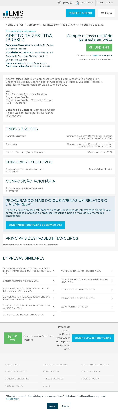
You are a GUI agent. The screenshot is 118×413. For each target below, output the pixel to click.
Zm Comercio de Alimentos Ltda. (23, 315)
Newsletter (51, 372)
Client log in (105, 3)
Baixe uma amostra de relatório (95, 59)
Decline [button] (65, 406)
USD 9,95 (101, 47)
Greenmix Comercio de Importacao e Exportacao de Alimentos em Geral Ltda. (27, 271)
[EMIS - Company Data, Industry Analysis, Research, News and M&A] (13, 15)
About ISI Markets (16, 372)
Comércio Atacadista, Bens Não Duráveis (52, 25)
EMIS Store (87, 3)
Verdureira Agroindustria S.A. (81, 271)
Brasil (20, 25)
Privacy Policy (90, 372)
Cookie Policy (90, 379)
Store (47, 386)
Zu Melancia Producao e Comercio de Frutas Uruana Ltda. (26, 289)
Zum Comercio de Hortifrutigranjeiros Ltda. (84, 281)
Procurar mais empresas (21, 31)
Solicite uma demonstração (93, 338)
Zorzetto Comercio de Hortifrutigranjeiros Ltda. (26, 307)
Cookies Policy (12, 398)
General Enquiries (17, 379)
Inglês (95, 56)
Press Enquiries (53, 379)
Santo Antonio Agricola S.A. (21, 281)
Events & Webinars (55, 365)
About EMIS (12, 365)
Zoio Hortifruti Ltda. (74, 307)
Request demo (14, 386)
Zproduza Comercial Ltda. (78, 290)
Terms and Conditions (95, 365)
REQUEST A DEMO (80, 13)
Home (9, 25)
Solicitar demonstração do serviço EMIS (35, 225)
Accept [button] (52, 406)
